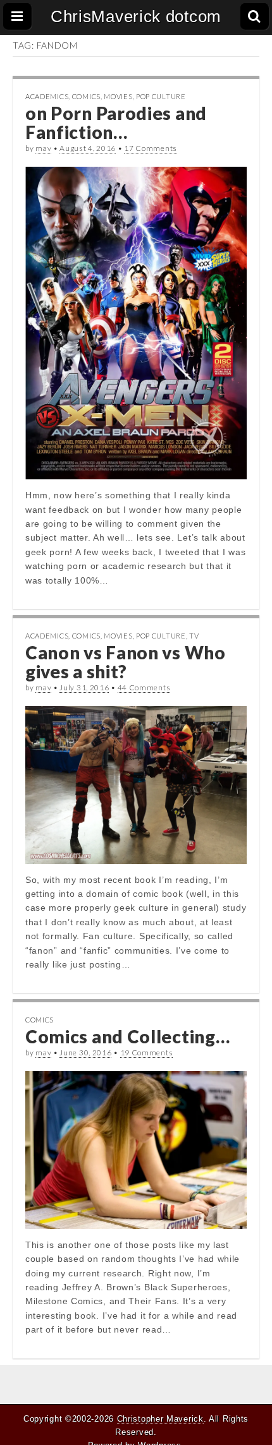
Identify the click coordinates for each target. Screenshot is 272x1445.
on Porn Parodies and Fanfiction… (116, 122)
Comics (86, 96)
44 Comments (144, 687)
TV (194, 636)
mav (43, 148)
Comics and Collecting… (127, 1036)
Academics (46, 96)
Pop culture (161, 96)
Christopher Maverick (160, 1419)
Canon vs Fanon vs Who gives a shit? (125, 662)
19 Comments (146, 1052)
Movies (118, 96)
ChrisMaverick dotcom (136, 16)
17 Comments (150, 148)
